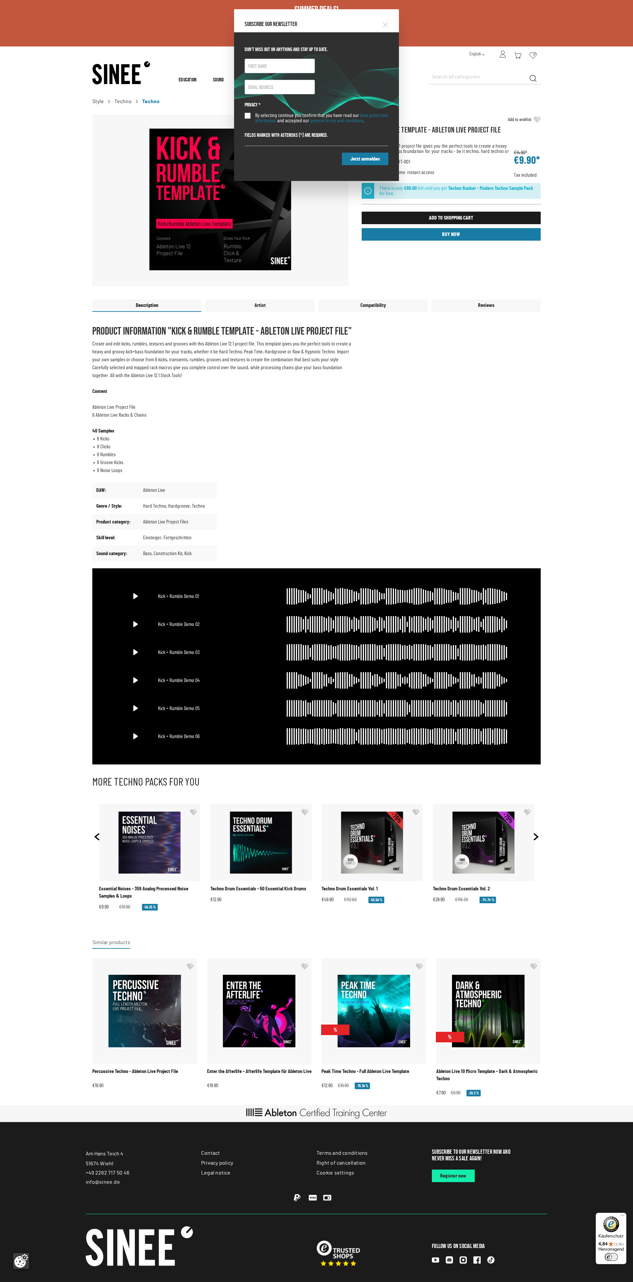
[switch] (611, 1257)
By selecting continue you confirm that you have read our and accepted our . (321, 118)
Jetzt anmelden (365, 159)
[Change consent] (21, 1261)
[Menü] (622, 1217)
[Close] (385, 23)
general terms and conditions (337, 120)
